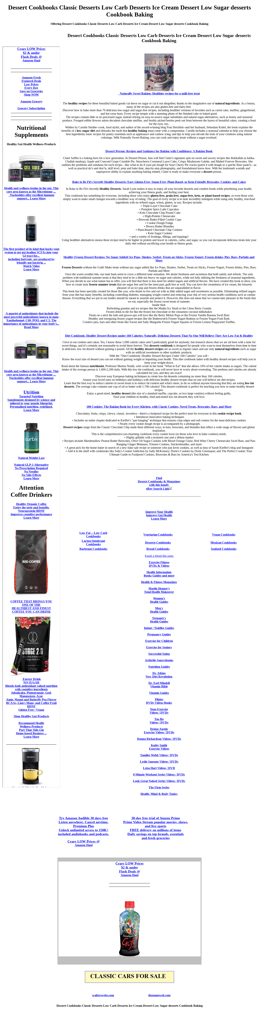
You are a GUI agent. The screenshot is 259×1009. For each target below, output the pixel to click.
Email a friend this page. (159, 555)
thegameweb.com (159, 995)
